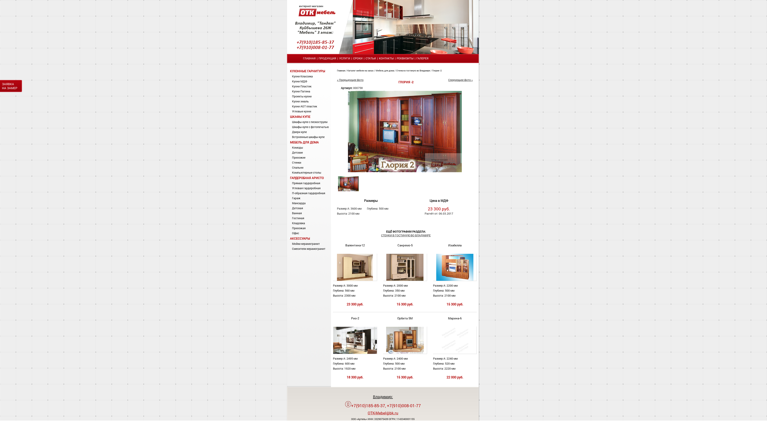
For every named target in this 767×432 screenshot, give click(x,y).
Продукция (327, 58)
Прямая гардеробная (306, 183)
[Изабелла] (455, 280)
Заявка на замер (9, 86)
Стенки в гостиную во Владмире (413, 70)
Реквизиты (405, 58)
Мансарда (299, 203)
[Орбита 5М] (405, 353)
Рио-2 (355, 318)
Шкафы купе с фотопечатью (310, 127)
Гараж (296, 198)
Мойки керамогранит (306, 244)
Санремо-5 (405, 245)
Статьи (371, 58)
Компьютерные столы (306, 172)
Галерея (422, 58)
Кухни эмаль (300, 101)
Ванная (297, 213)
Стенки (296, 162)
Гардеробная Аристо (307, 178)
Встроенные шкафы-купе (308, 137)
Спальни (297, 167)
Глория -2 (437, 70)
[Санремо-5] (405, 280)
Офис (295, 233)
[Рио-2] (357, 353)
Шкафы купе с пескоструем (309, 122)
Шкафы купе (300, 117)
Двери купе (299, 132)
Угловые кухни (301, 111)
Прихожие (298, 157)
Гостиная (298, 218)
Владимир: (383, 396)
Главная (309, 58)
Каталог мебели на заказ (360, 70)
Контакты (386, 58)
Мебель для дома (304, 142)
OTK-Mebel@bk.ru (383, 412)
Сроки (358, 58)
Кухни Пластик (301, 86)
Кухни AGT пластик (304, 106)
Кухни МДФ (299, 81)
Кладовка (298, 223)
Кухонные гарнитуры (307, 71)
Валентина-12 (355, 245)
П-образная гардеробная (308, 193)
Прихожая (299, 228)
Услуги (344, 58)
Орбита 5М (405, 318)
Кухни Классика (302, 76)
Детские (297, 152)
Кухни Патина (301, 91)
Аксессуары (300, 238)
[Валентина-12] (355, 280)
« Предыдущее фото (350, 80)
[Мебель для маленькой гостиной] (405, 171)
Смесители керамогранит (308, 249)
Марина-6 (455, 318)
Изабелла (455, 245)
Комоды (297, 147)
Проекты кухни (302, 96)
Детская (297, 208)
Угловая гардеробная (306, 188)
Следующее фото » (460, 80)
